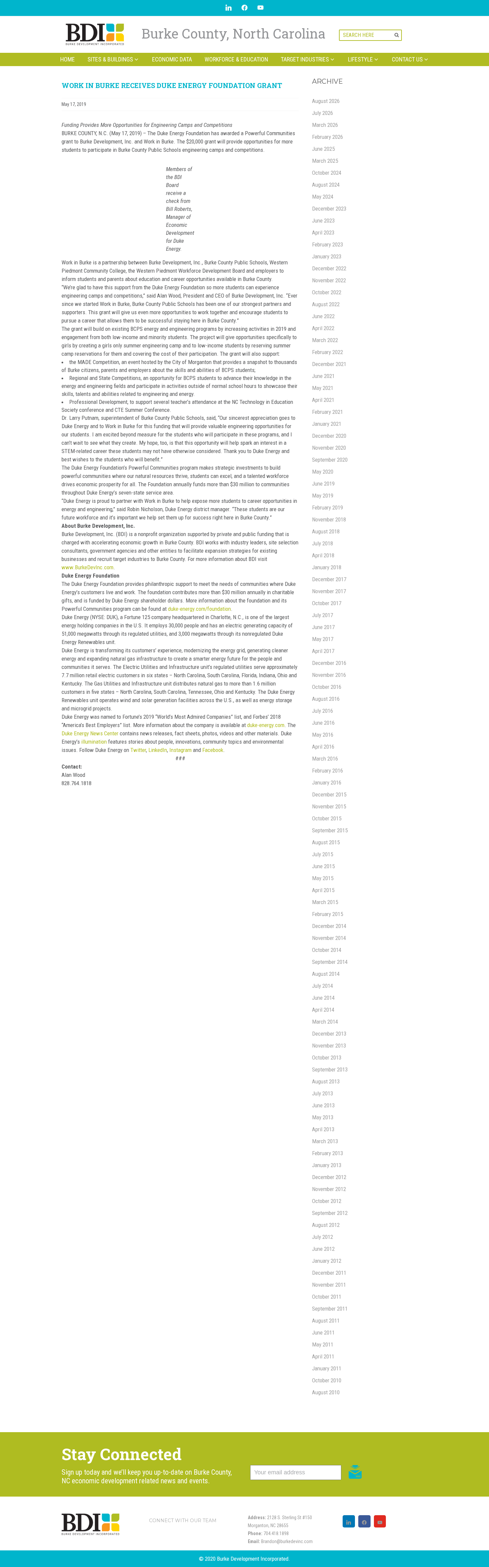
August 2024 (326, 184)
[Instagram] (349, 1521)
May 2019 (322, 495)
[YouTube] (380, 1521)
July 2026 (322, 113)
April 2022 (323, 328)
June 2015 (323, 866)
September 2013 (330, 1069)
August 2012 (326, 1225)
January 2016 (326, 782)
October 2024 (326, 172)
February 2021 (327, 412)
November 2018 (329, 519)
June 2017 (323, 627)
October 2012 (326, 1201)
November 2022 (329, 280)
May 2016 (322, 734)
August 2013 (326, 1081)
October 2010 (326, 1380)
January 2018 (326, 567)
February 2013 (327, 1153)
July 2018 (322, 543)
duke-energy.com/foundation (199, 608)
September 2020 (330, 459)
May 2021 (322, 388)
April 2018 (323, 555)
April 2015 (323, 890)
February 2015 (327, 914)
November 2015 (329, 806)
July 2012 (322, 1237)
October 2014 (326, 950)
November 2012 (329, 1189)
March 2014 (325, 1021)
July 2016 (322, 710)
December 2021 (329, 364)
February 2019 (327, 507)
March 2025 (325, 160)
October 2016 (326, 687)
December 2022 (329, 268)
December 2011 (329, 1272)
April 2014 (323, 1009)
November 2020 (329, 447)
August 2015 (326, 842)
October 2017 (326, 603)
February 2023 (327, 244)
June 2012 (323, 1248)
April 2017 (323, 651)
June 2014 (323, 997)
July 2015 (322, 854)
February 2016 (327, 770)
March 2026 (325, 125)
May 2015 (322, 878)
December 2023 (329, 208)
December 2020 (329, 435)
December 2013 (329, 1033)
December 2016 (329, 663)
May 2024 (322, 196)
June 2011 (323, 1332)
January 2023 (326, 256)
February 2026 (327, 137)
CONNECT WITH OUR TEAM (183, 1520)
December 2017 (329, 579)
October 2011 (326, 1296)
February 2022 (327, 352)
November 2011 (329, 1284)
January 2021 (326, 423)
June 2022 (323, 316)
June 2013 (323, 1105)
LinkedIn (157, 750)
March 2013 (325, 1141)
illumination (94, 741)
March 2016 (325, 758)
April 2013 (323, 1129)
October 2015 (326, 818)
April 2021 (323, 400)
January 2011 (326, 1368)
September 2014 (330, 962)
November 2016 (329, 675)
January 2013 (326, 1165)
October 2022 (326, 292)
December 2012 (329, 1177)
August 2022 (326, 304)
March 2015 (325, 902)
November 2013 (329, 1045)
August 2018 (326, 531)
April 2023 (323, 232)
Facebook (212, 750)
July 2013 (322, 1093)
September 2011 (330, 1308)
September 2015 (330, 830)
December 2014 (329, 926)
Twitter (138, 750)
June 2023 (323, 220)
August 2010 (326, 1392)
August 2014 (326, 973)
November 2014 (329, 938)
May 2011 (322, 1344)
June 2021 (323, 376)
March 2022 (325, 340)
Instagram (180, 750)
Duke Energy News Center (90, 733)
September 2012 (330, 1213)
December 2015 (329, 794)
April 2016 (323, 746)
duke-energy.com (265, 725)
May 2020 (322, 471)
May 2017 (322, 639)
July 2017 (322, 615)
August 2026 (326, 101)
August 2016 (326, 698)
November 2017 (329, 591)
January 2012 (326, 1260)
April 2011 (323, 1356)
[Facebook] (364, 1521)
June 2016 (323, 722)
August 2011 (326, 1320)
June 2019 (323, 483)
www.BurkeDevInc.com (87, 567)
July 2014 (322, 985)
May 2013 (322, 1117)
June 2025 (323, 148)
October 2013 (326, 1057)
